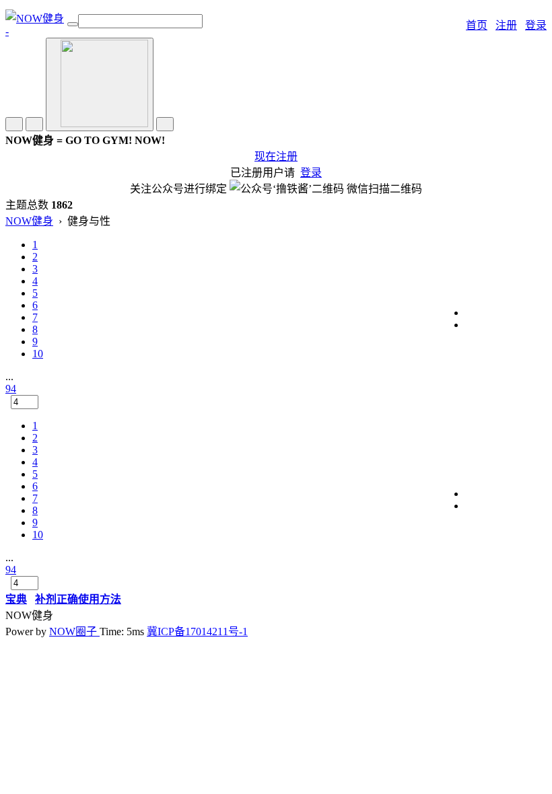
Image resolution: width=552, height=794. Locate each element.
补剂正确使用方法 (78, 599)
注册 (506, 25)
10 (37, 353)
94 (10, 388)
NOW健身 (29, 221)
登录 (536, 25)
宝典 (16, 599)
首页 (476, 25)
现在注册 (276, 156)
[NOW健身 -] (36, 31)
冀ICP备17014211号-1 (197, 631)
